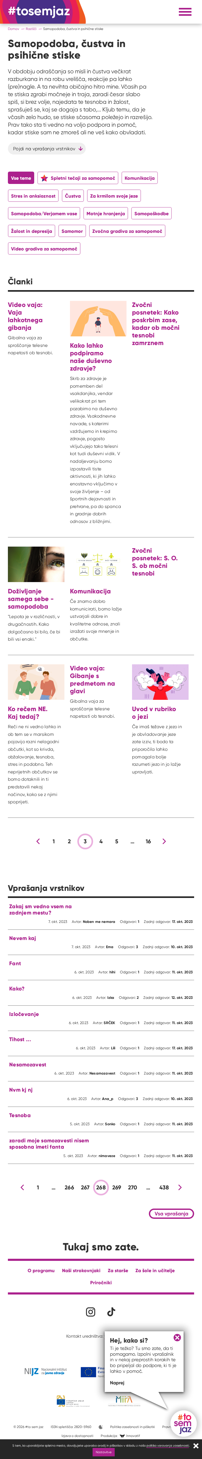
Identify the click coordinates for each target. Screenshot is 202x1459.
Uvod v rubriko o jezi (154, 713)
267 (85, 1187)
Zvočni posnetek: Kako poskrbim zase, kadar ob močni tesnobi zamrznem (155, 324)
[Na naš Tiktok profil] (111, 1312)
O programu (41, 1270)
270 (132, 1187)
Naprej (117, 1383)
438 (164, 1187)
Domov (13, 29)
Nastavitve (104, 1452)
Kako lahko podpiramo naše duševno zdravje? (91, 357)
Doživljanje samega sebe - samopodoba (31, 598)
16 (148, 841)
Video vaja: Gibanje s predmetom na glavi (92, 679)
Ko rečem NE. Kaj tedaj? (28, 713)
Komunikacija (90, 591)
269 (117, 1187)
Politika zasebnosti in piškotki (132, 1427)
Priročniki (101, 1283)
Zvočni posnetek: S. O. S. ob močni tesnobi (155, 562)
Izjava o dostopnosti (77, 1436)
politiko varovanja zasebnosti (168, 1445)
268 (101, 1187)
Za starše (118, 1270)
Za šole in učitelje (155, 1270)
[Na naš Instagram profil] (90, 1312)
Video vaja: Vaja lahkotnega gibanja (25, 316)
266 (69, 1187)
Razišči (31, 29)
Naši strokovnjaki (81, 1270)
